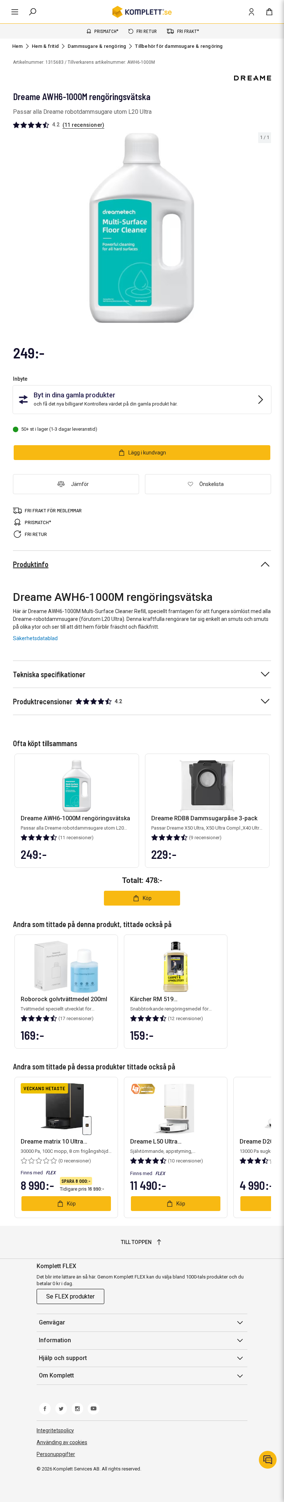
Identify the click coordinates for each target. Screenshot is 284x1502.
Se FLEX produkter (70, 1296)
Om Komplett (56, 1375)
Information (55, 1340)
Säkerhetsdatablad (35, 638)
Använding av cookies (62, 1442)
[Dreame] (252, 78)
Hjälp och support (63, 1358)
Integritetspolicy (55, 1430)
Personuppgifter (56, 1454)
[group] (142, 228)
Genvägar (52, 1322)
